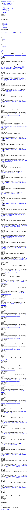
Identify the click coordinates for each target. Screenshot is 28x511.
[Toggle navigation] (13, 1)
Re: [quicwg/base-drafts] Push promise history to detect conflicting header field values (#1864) (14, 79)
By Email (13, 32)
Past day (5, 23)
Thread (4, 40)
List (1, 52)
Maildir (5, 509)
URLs (8, 509)
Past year (5, 27)
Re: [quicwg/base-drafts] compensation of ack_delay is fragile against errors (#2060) (14, 114)
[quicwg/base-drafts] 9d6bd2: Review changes (14, 412)
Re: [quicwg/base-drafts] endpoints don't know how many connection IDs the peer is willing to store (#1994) (12, 67)
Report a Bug (7, 32)
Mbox (2, 509)
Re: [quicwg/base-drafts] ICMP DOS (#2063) (11, 444)
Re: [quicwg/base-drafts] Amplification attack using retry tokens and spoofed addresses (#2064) (14, 259)
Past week (5, 24)
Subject (2, 48)
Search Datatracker (7, 4)
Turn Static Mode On (10, 10)
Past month (5, 25)
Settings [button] (5, 9)
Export (4, 46)
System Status (19, 32)
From (2, 50)
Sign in (4, 12)
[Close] (1, 505)
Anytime (5, 22)
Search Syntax (6, 8)
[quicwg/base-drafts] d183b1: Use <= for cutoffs (14, 369)
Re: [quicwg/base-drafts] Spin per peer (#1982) (11, 172)
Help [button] (4, 7)
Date (4, 39)
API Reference (13, 8)
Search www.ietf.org (7, 3)
